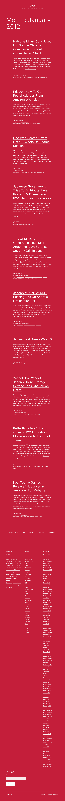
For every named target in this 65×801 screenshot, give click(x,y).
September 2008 (47, 742)
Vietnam (27, 630)
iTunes (37, 77)
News (25, 412)
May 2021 (46, 557)
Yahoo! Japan (38, 414)
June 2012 (46, 645)
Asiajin (32, 6)
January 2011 (46, 682)
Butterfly (19, 466)
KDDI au (33, 325)
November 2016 (47, 561)
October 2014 (47, 593)
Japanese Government (22, 224)
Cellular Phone (28, 561)
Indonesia (27, 578)
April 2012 (46, 649)
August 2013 (46, 615)
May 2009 (46, 725)
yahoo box (31, 414)
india (26, 576)
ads (18, 325)
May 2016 (46, 563)
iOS (26, 582)
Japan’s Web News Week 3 (32, 339)
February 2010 (47, 706)
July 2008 (46, 746)
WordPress (55, 794)
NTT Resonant (23, 172)
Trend (25, 75)
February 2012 (47, 654)
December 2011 (47, 658)
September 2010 (47, 690)
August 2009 (46, 718)
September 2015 (47, 574)
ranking (42, 77)
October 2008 (47, 740)
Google (19, 77)
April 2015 (46, 580)
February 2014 (47, 602)
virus (35, 278)
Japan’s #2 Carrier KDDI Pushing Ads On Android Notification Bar (30, 297)
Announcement (29, 557)
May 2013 (46, 621)
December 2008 (47, 736)
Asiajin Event (28, 559)
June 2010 (46, 697)
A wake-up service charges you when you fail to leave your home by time (13, 570)
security (32, 278)
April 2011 (45, 675)
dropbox (19, 414)
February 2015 (47, 585)
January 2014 (47, 604)
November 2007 (47, 764)
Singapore (27, 611)
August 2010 (46, 693)
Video (26, 628)
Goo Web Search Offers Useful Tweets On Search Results (31, 142)
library (26, 595)
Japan (22, 75)
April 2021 (46, 559)
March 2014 (46, 600)
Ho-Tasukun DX (29, 466)
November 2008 (47, 738)
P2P (29, 224)
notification (38, 325)
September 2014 (47, 595)
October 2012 (47, 636)
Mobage (29, 516)
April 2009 (46, 727)
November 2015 (47, 570)
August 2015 (46, 576)
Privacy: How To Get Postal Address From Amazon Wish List (28, 95)
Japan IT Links (24, 363)
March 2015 (46, 582)
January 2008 (47, 759)
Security (26, 122)
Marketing (27, 598)
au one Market (27, 325)
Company (27, 570)
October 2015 (47, 572)
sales (45, 77)
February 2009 (47, 731)
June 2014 (46, 598)
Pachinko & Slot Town (39, 466)
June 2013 (46, 619)
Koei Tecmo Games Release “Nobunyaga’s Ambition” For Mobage (29, 486)
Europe (27, 572)
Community (28, 567)
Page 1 (24, 532)
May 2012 (46, 647)
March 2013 (46, 626)
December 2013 (47, 606)
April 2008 (46, 753)
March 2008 (46, 755)
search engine (34, 172)
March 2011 (46, 677)
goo (18, 172)
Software (27, 617)
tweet (39, 172)
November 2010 (47, 686)
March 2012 (46, 652)
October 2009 (47, 714)
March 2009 (46, 729)
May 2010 (46, 699)
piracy (32, 224)
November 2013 (47, 608)
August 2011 (46, 667)
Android (23, 323)
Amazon (19, 123)
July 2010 (45, 695)
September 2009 (47, 716)
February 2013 (47, 628)
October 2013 (47, 611)
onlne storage (25, 414)
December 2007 (47, 762)
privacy (34, 123)
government (28, 277)
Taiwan (27, 619)
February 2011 (47, 680)
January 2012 (47, 656)
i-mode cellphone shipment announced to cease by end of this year (13, 585)
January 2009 (47, 734)
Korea (26, 593)
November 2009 (47, 712)
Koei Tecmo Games (21, 516)
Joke (26, 591)
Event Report (28, 574)
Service (27, 608)
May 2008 (46, 751)
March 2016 (46, 565)
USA (26, 626)
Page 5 (41, 532)
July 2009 (46, 721)
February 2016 (47, 567)
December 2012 (47, 632)
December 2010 (47, 684)
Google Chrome (25, 77)
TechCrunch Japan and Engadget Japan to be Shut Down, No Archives (13, 557)
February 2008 (47, 757)
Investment (28, 580)
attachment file (20, 277)
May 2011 (45, 673)
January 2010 (47, 708)
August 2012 (46, 641)
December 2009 (47, 710)
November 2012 (47, 634)
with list (38, 123)
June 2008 (46, 749)
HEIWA (23, 466)
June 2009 (46, 723)
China (26, 565)
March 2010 (46, 703)
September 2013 (47, 613)
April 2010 (46, 701)
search (28, 172)
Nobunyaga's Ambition (36, 516)
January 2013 (47, 630)
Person (27, 604)
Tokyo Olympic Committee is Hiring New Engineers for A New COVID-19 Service (13, 563)
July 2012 (45, 643)
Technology (28, 621)
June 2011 (46, 671)
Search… (8, 775)
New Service (28, 600)
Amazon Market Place (27, 123)
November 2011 (47, 660)
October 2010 (47, 688)
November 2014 (47, 591)
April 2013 (46, 624)
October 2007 (47, 766)
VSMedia (27, 632)
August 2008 (46, 744)
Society (27, 615)
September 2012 (47, 639)
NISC (28, 278)
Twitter (43, 172)
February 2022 (47, 554)
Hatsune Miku (32, 77)
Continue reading (30, 69)
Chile (26, 563)
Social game (24, 464)
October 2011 (47, 662)
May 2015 (46, 578)
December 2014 (47, 589)
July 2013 (45, 617)
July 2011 (45, 669)
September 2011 (47, 664)
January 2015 (47, 587)
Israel (26, 585)
